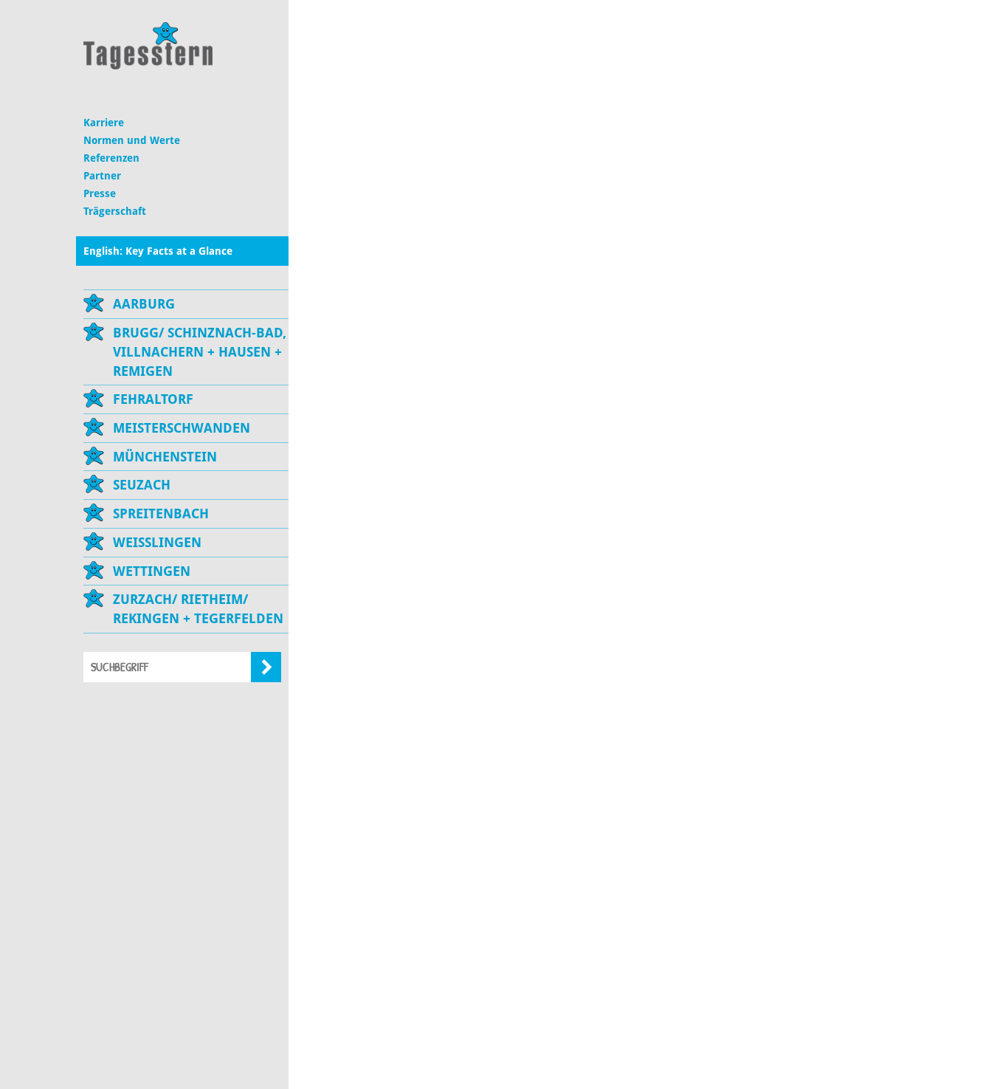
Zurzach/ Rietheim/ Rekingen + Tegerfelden (198, 608)
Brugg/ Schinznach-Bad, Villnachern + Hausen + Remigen (199, 351)
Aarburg (144, 304)
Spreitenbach (161, 513)
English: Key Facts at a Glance (157, 251)
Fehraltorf (153, 399)
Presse (99, 193)
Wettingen (151, 571)
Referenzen (111, 158)
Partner (102, 176)
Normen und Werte (131, 140)
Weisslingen (157, 542)
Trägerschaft (114, 211)
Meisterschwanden (181, 428)
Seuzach (141, 484)
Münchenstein (165, 456)
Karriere (103, 122)
